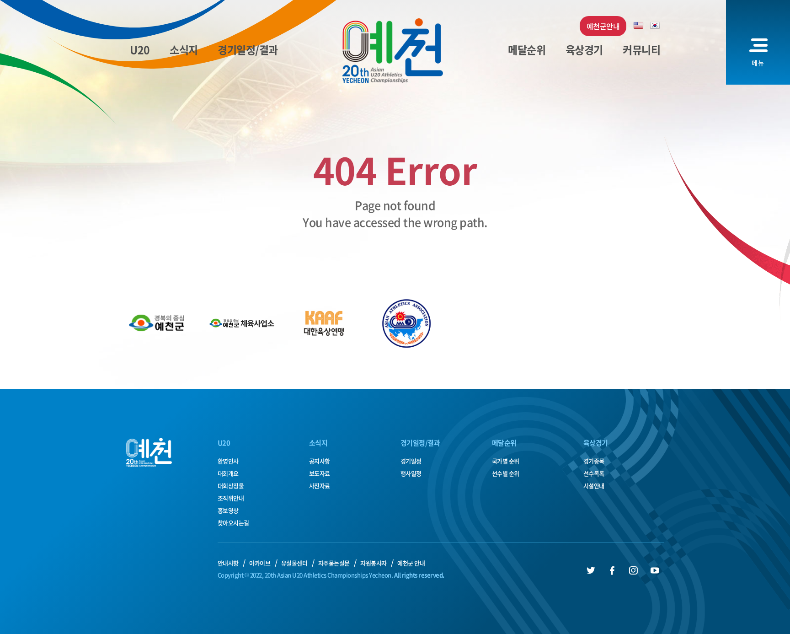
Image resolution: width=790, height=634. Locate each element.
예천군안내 (603, 26)
